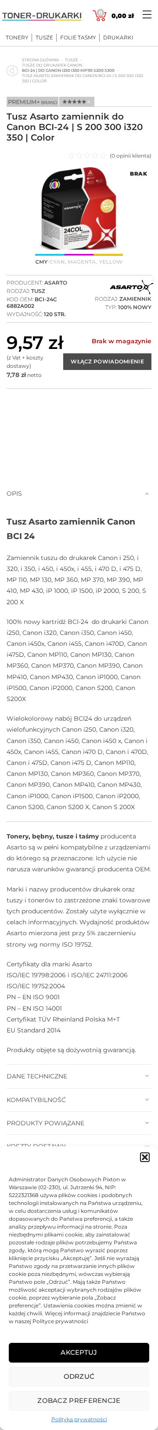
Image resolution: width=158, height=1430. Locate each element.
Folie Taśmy (78, 38)
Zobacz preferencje (78, 1400)
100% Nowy (134, 307)
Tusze (44, 38)
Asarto (55, 282)
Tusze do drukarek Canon (52, 65)
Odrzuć (79, 1376)
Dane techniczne (37, 1076)
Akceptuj (79, 1352)
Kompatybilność (36, 1100)
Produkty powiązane (45, 1123)
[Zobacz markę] (132, 288)
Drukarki (118, 38)
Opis (14, 493)
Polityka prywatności (79, 1419)
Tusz (38, 291)
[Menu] (147, 14)
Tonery (17, 38)
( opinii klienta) (130, 155)
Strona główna (40, 59)
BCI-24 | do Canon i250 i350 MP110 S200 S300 (68, 70)
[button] (144, 1157)
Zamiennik (135, 299)
